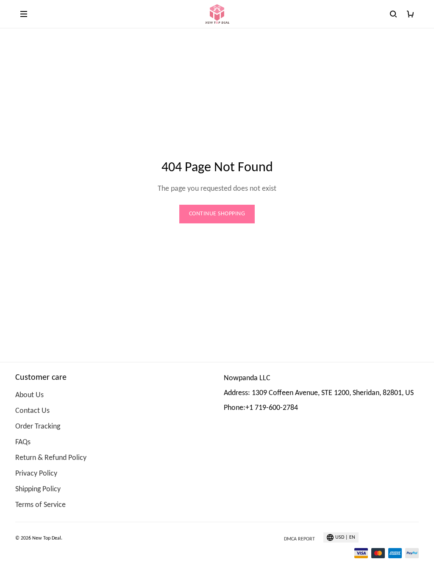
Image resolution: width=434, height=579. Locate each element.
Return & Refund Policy (50, 458)
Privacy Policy (36, 474)
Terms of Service (40, 505)
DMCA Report (299, 539)
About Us (29, 395)
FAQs (23, 442)
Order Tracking (37, 427)
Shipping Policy (38, 489)
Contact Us (32, 411)
